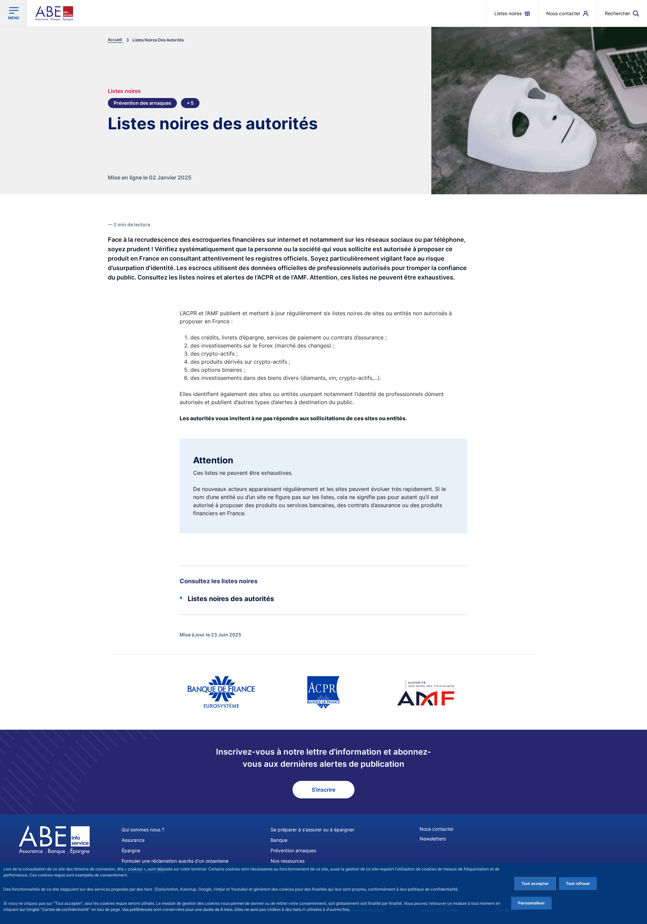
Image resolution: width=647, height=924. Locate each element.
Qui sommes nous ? (143, 829)
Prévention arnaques (293, 850)
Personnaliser (531, 902)
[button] (622, 13)
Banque (279, 840)
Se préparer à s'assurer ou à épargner (312, 829)
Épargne (131, 850)
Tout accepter (535, 883)
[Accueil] (54, 839)
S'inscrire (323, 789)
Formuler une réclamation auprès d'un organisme (175, 861)
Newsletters (433, 839)
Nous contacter (437, 829)
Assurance (133, 840)
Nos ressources (288, 861)
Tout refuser (578, 883)
